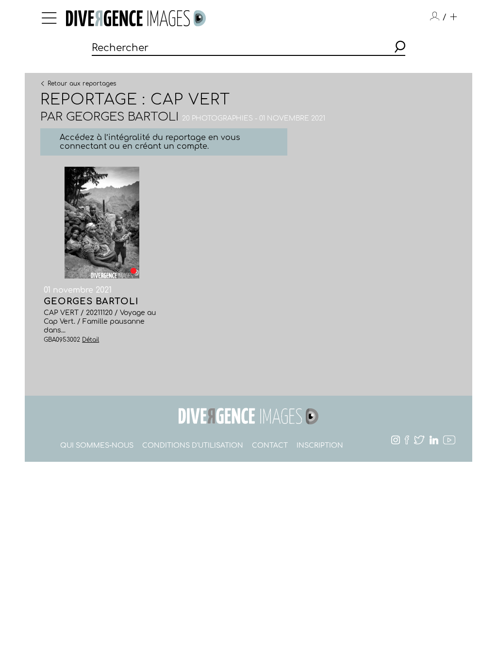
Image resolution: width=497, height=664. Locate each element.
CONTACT (270, 445)
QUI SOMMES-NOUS (96, 445)
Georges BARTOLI (122, 116)
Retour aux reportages (82, 83)
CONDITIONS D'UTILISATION (192, 445)
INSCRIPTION (320, 445)
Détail (90, 339)
